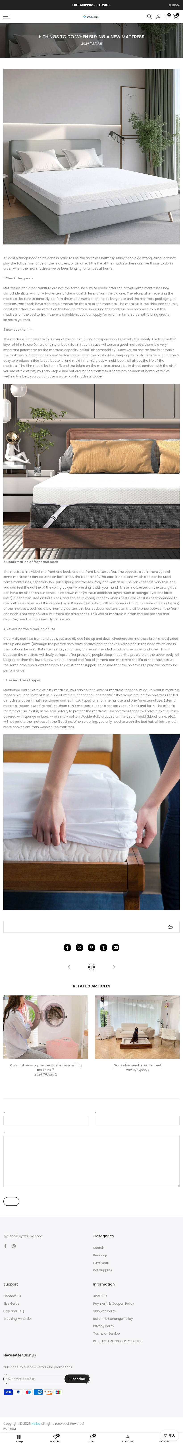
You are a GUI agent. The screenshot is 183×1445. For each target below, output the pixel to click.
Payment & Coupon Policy (113, 1303)
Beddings (100, 1255)
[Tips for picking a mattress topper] (69, 967)
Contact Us (12, 1296)
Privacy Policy (103, 1326)
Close (9, 5)
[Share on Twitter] (79, 947)
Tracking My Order (17, 1318)
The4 (12, 1429)
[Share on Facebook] (67, 947)
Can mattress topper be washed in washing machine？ (46, 1067)
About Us (100, 1296)
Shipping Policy (104, 1311)
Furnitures (101, 1263)
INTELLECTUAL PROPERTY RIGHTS (117, 1341)
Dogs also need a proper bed (137, 1065)
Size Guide (11, 1303)
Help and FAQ (13, 1311)
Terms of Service (106, 1333)
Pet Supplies (102, 1270)
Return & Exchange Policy (113, 1318)
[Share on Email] (115, 947)
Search (98, 1247)
